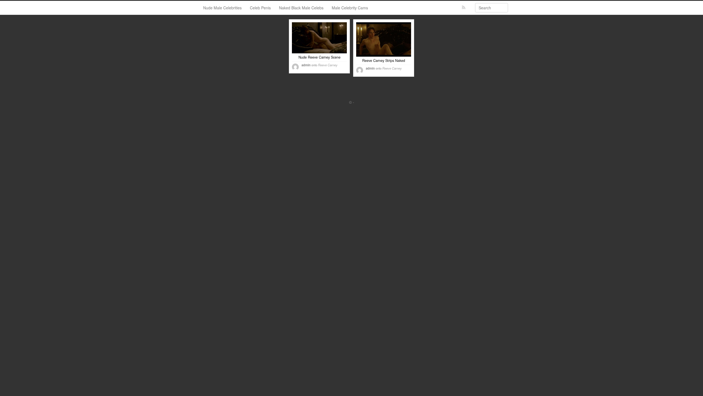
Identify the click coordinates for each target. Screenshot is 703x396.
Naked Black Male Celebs (301, 7)
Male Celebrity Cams (350, 7)
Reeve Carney (327, 65)
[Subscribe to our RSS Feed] (463, 7)
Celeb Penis (260, 7)
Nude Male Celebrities (222, 7)
